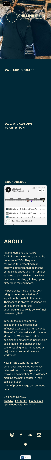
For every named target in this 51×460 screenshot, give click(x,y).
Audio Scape (38, 374)
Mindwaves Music (27, 366)
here (6, 389)
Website (8, 400)
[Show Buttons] (25, 458)
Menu (6, 4)
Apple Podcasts (13, 404)
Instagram (21, 400)
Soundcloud (36, 400)
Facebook (30, 404)
